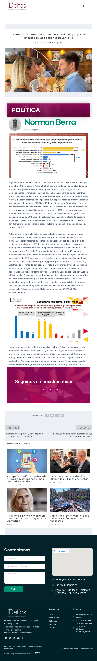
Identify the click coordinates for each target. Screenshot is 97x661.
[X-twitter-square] (14, 638)
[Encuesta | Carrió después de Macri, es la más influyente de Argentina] (27, 500)
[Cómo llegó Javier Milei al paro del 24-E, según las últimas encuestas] (70, 500)
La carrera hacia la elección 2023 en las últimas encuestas (69, 478)
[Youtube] (18, 638)
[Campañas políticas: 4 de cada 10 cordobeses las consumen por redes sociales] (27, 461)
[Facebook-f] (44, 389)
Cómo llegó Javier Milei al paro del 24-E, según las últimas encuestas (69, 518)
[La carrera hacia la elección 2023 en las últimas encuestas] (70, 461)
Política (52, 42)
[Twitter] (50, 389)
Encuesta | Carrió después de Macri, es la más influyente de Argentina (26, 518)
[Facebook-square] (6, 638)
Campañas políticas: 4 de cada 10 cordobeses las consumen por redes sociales (26, 479)
